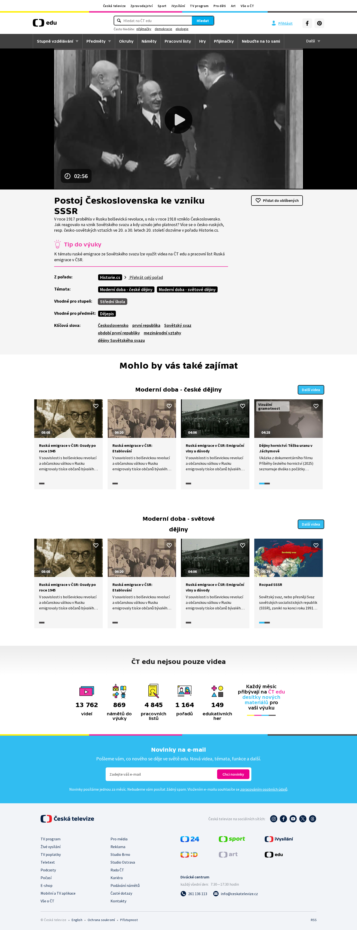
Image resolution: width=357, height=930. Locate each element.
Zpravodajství (141, 6)
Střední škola (112, 301)
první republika (146, 325)
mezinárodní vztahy (162, 333)
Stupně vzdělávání (55, 41)
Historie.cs (110, 277)
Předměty (96, 41)
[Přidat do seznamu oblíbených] (96, 406)
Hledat (203, 20)
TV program (199, 6)
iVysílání (178, 6)
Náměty (149, 41)
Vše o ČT (247, 6)
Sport (162, 6)
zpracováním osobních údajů (263, 789)
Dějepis (107, 313)
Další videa (311, 389)
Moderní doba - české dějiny (126, 289)
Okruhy (126, 41)
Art (233, 6)
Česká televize (114, 6)
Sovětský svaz (177, 325)
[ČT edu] (45, 24)
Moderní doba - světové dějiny (187, 289)
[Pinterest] (319, 23)
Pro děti (219, 6)
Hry (202, 41)
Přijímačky (224, 41)
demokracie (163, 29)
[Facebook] (307, 23)
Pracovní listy (178, 41)
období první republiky (119, 333)
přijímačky (143, 29)
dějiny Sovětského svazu (121, 340)
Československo (113, 325)
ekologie (182, 29)
